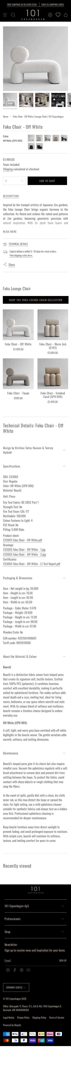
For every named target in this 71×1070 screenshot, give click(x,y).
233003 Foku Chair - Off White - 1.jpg (24, 549)
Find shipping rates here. (21, 255)
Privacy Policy (23, 1017)
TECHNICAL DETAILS (18, 244)
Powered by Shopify (12, 1025)
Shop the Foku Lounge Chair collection (35, 300)
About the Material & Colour (20, 656)
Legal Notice (8, 1017)
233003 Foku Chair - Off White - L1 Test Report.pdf (31, 563)
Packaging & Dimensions (17, 578)
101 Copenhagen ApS (17, 906)
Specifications (11, 466)
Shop (7, 931)
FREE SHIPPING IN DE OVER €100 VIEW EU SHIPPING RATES (35, 4)
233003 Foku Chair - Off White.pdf (22, 540)
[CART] (66, 15)
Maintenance (10, 753)
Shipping (8, 169)
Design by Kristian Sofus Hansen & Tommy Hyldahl (28, 450)
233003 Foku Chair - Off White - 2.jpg (24, 554)
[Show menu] (5, 15)
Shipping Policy (39, 1017)
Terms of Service (56, 1017)
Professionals (12, 918)
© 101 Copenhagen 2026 (14, 998)
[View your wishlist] (58, 15)
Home (5, 116)
